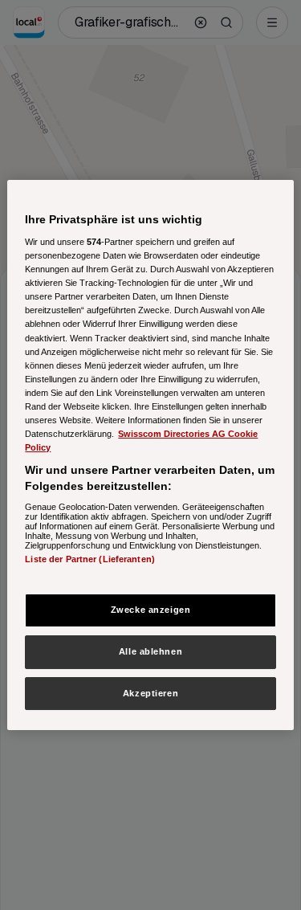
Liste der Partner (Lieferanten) (90, 559)
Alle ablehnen (150, 651)
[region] (150, 455)
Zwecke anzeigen (151, 609)
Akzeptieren (150, 693)
